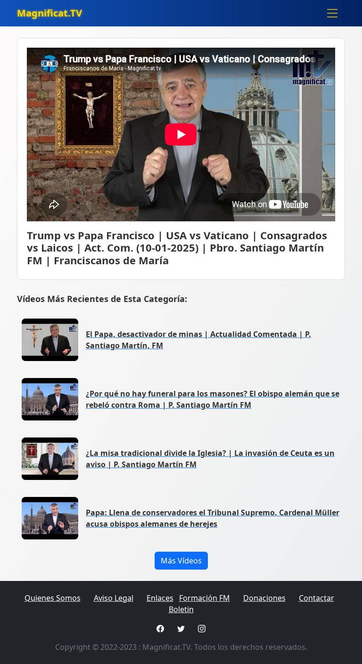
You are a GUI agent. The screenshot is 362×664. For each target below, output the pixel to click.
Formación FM (204, 598)
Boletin (181, 609)
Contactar (316, 598)
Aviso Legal (113, 598)
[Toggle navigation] (332, 13)
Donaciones (264, 598)
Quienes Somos (53, 598)
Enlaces (160, 598)
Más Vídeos (181, 560)
